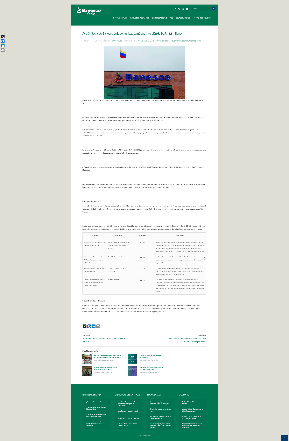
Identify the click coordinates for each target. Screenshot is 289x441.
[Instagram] (183, 9)
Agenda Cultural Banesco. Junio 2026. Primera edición (192, 417)
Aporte (140, 41)
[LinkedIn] (187, 9)
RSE (171, 18)
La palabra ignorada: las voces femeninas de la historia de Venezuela (192, 425)
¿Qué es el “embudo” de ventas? (96, 402)
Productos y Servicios (139, 18)
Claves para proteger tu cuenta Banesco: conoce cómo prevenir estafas (160, 425)
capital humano (149, 41)
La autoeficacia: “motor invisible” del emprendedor (96, 408)
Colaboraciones (183, 18)
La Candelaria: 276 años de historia (191, 403)
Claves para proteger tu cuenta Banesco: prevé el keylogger (160, 403)
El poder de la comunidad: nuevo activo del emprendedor (96, 415)
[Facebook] (179, 9)
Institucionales (120, 18)
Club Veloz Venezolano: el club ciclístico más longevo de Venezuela (128, 404)
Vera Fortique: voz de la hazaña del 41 (128, 412)
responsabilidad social (173, 41)
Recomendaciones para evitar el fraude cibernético (160, 417)
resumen (185, 41)
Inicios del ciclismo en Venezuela (128, 418)
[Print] (2, 50)
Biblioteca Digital (159, 18)
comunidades (160, 41)
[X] (175, 9)
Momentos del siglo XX (204, 18)
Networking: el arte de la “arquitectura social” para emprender (94, 424)
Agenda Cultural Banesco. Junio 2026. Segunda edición (192, 410)
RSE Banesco (196, 41)
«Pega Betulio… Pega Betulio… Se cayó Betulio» (128, 425)
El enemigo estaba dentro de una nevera (160, 410)
